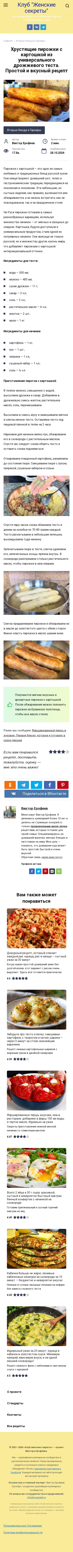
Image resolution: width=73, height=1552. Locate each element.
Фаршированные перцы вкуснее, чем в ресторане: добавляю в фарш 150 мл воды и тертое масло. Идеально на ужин (35, 1118)
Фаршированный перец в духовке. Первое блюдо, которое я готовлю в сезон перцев (35, 735)
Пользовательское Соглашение (23, 1525)
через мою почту (51, 857)
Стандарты (15, 1403)
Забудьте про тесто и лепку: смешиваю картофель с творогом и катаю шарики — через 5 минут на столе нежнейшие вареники (35, 1039)
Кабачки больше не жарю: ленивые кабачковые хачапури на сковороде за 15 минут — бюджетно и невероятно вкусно (35, 1277)
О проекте (14, 1392)
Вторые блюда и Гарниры (24, 130)
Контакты (14, 1414)
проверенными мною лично (49, 826)
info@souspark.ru (36, 1497)
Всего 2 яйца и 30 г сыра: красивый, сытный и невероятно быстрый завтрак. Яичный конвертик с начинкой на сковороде (34, 1197)
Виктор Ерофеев (34, 808)
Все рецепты (16, 1426)
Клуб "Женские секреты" (37, 7)
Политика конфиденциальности (23, 1532)
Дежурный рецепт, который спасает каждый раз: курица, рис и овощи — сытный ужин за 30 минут (36, 956)
